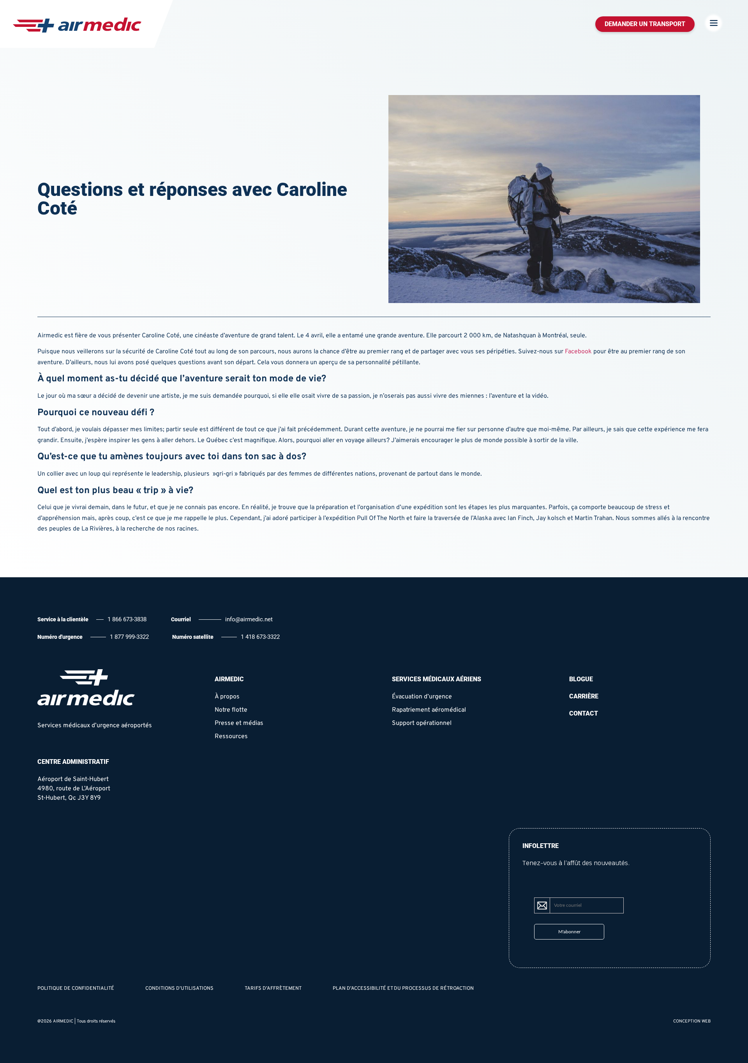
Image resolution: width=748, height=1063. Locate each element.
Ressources (231, 736)
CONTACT (583, 713)
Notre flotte (231, 710)
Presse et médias (239, 723)
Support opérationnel (422, 723)
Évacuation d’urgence (422, 697)
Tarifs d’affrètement (273, 988)
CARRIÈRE (583, 696)
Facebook (577, 352)
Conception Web (692, 1021)
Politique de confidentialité (75, 988)
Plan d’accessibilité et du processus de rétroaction (403, 988)
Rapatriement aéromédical (429, 710)
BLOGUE (581, 679)
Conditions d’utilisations (179, 988)
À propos (227, 697)
